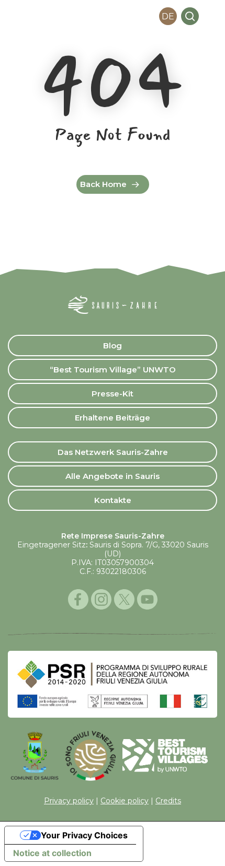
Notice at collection (52, 853)
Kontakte (112, 500)
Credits (168, 800)
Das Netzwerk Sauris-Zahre (113, 452)
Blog (112, 345)
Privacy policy (69, 800)
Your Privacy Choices (84, 835)
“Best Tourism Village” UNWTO (113, 370)
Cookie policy (124, 800)
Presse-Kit (112, 394)
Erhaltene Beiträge (112, 418)
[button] (211, 16)
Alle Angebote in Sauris (112, 476)
